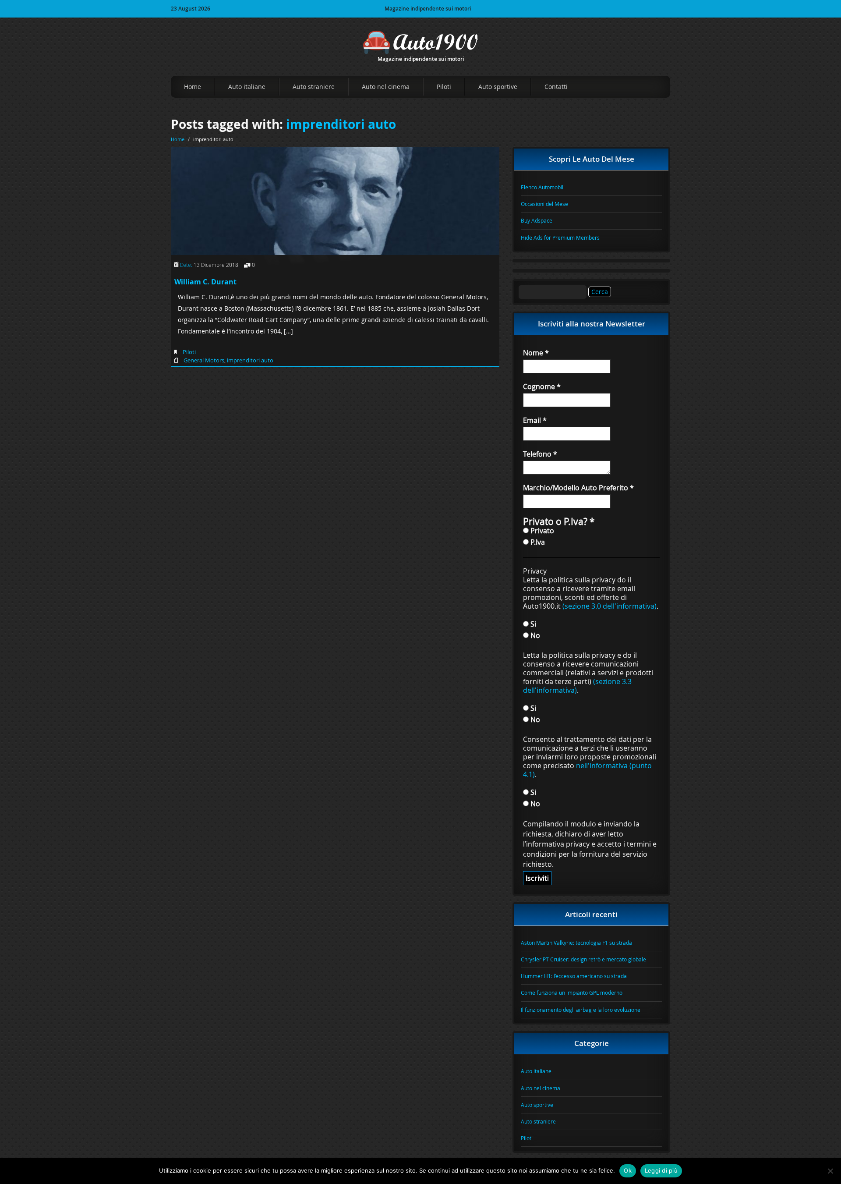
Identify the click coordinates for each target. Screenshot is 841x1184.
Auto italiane (246, 86)
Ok (628, 1170)
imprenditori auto (341, 124)
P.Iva (537, 541)
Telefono (540, 454)
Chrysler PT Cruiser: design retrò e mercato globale (583, 959)
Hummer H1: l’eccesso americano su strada (574, 975)
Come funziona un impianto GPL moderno (571, 992)
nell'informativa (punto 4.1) (587, 770)
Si (532, 623)
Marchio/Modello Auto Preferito (578, 487)
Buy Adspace (536, 220)
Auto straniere (314, 86)
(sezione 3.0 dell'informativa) (609, 606)
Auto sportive (497, 86)
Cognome (542, 386)
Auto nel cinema (386, 86)
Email (535, 420)
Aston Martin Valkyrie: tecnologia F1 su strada (576, 942)
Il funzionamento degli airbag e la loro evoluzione (580, 1009)
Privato (541, 530)
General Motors (204, 360)
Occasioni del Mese (544, 203)
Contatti (556, 86)
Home (192, 86)
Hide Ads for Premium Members (560, 237)
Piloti (444, 86)
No (534, 635)
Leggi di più (661, 1170)
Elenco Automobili (543, 187)
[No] (830, 1170)
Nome (536, 352)
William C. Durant (205, 282)
